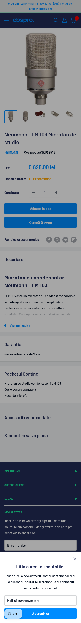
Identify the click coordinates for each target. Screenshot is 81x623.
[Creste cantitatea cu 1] (56, 192)
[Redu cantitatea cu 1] (33, 192)
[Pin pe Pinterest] (57, 239)
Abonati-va (40, 613)
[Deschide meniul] (6, 20)
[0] (73, 20)
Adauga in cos (40, 208)
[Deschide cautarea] (56, 20)
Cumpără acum (40, 222)
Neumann (11, 152)
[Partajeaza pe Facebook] (49, 239)
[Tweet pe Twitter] (65, 239)
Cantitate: (11, 192)
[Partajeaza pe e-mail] (74, 239)
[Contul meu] (64, 20)
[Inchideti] (75, 558)
